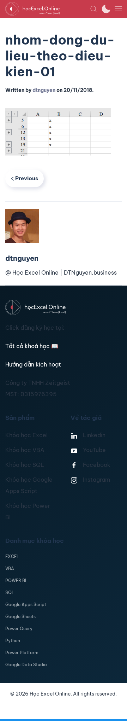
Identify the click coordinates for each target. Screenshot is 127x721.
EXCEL (12, 556)
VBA (9, 568)
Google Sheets (20, 616)
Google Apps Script (25, 604)
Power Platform (21, 652)
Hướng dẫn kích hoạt (33, 364)
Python (12, 640)
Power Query (18, 628)
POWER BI (15, 580)
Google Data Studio (26, 664)
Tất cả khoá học (31, 346)
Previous (26, 178)
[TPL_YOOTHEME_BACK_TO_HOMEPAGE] (47, 9)
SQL (9, 592)
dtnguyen (43, 90)
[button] (93, 9)
